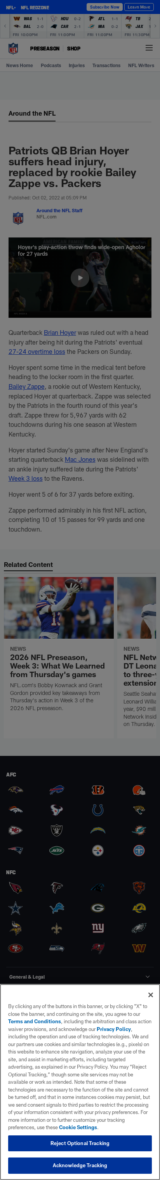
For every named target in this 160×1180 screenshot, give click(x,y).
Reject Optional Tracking (80, 1143)
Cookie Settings (78, 1127)
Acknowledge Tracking (80, 1165)
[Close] (150, 994)
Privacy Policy (114, 1029)
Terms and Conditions (34, 1021)
